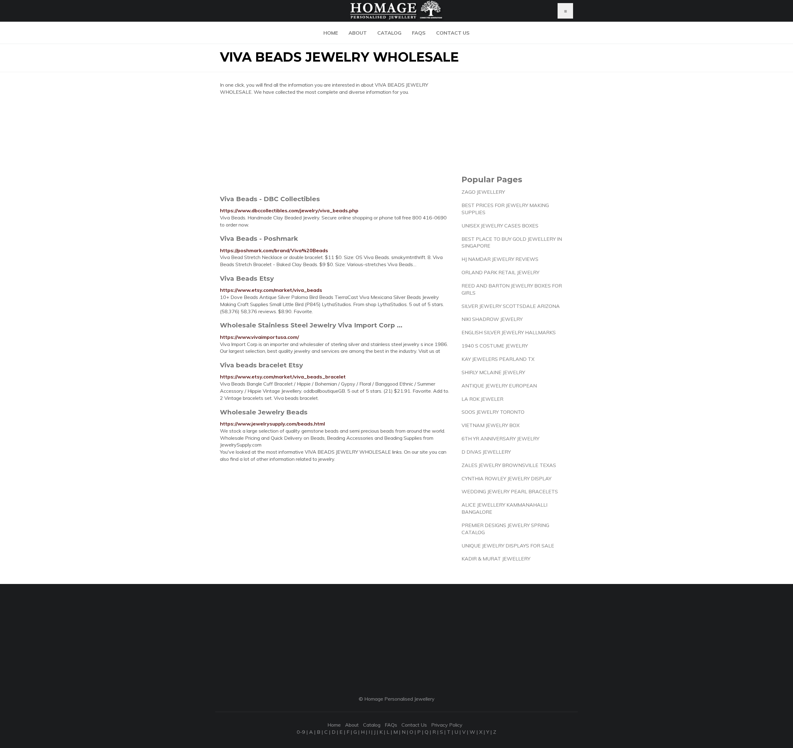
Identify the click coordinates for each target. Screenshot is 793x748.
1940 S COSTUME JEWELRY (495, 346)
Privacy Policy (446, 725)
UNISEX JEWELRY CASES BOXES (500, 226)
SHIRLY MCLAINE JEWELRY (493, 372)
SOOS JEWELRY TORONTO (493, 412)
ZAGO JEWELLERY (483, 192)
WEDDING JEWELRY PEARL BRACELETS (510, 491)
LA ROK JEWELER (482, 399)
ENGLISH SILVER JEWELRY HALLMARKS (509, 332)
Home (330, 33)
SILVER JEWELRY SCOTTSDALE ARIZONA (511, 306)
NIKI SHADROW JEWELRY (492, 319)
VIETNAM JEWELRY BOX (490, 425)
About (357, 33)
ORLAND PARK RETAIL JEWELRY (500, 272)
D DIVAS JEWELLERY (486, 452)
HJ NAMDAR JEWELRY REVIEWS (500, 259)
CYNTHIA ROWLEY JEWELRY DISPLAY (506, 478)
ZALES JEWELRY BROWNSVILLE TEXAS (509, 465)
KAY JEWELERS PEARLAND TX (498, 359)
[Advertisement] (336, 145)
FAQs (419, 33)
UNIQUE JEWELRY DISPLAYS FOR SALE (508, 546)
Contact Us (453, 33)
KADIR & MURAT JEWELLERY (496, 559)
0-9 (301, 732)
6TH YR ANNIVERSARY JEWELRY (500, 438)
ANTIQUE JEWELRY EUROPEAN (499, 386)
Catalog (389, 33)
